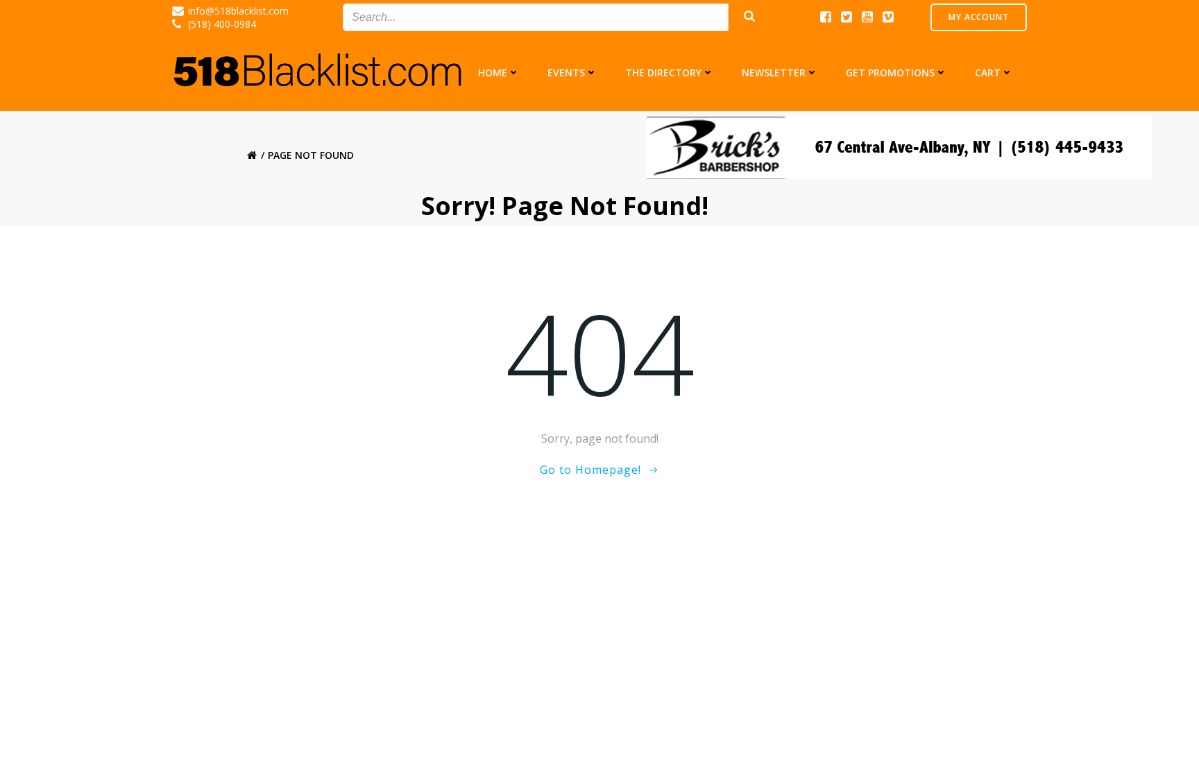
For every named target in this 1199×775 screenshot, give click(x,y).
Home (492, 72)
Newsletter (774, 72)
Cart (988, 72)
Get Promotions (890, 72)
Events (566, 72)
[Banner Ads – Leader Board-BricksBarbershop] (899, 146)
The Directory (663, 72)
